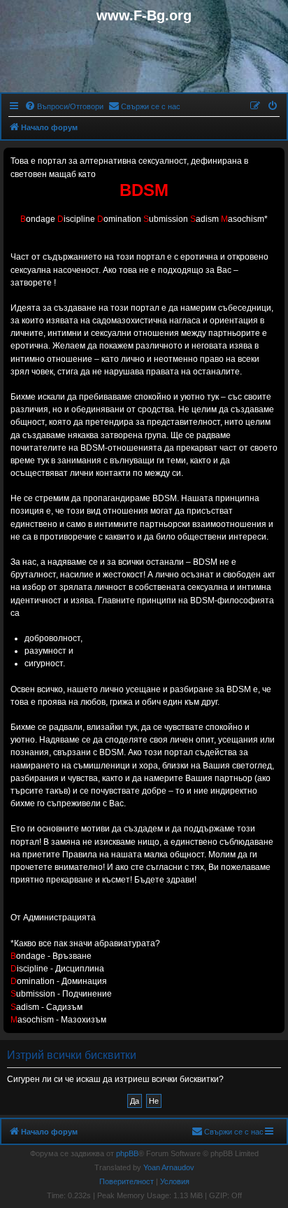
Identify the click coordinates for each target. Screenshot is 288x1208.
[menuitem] (63, 106)
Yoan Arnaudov (168, 1167)
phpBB (127, 1153)
